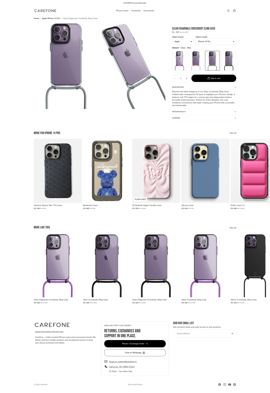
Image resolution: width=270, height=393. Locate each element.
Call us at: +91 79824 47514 (121, 367)
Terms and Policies (135, 385)
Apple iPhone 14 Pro (51, 18)
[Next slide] (233, 175)
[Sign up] (232, 334)
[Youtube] (229, 384)
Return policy (179, 112)
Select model (201, 37)
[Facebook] (219, 384)
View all (233, 133)
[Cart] (234, 11)
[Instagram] (224, 384)
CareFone (44, 385)
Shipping (176, 118)
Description (178, 87)
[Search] (228, 11)
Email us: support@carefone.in (123, 361)
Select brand (177, 37)
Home (36, 18)
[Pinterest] (234, 384)
